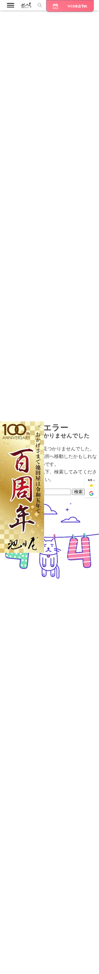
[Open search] (40, 5)
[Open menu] (10, 5)
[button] (70, 6)
